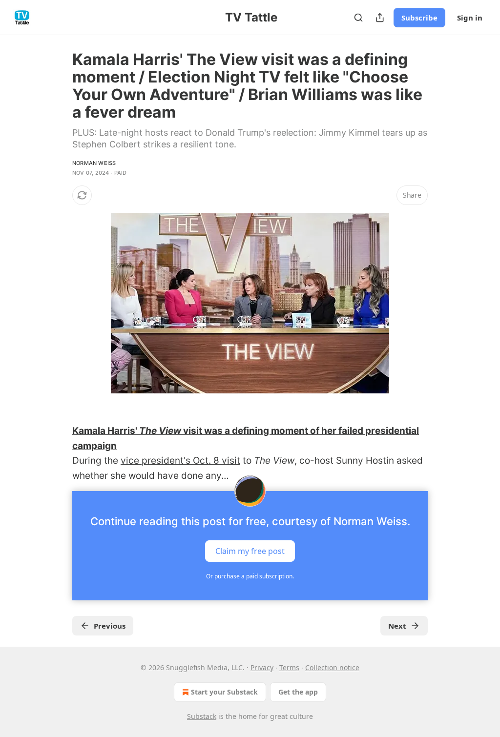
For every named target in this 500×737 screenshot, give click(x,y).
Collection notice (332, 667)
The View (160, 430)
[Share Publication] (380, 17)
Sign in (469, 17)
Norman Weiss (94, 163)
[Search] (358, 17)
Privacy (261, 667)
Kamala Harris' (105, 430)
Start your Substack (224, 691)
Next (397, 626)
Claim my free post (250, 551)
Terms (289, 667)
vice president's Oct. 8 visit (180, 460)
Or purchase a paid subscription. (250, 576)
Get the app (298, 691)
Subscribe (419, 17)
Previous (109, 626)
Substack (201, 716)
